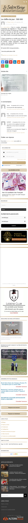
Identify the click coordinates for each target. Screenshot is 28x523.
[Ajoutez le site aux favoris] (14, 454)
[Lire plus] (12, 195)
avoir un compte (10, 141)
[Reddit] (18, 62)
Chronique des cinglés (6, 93)
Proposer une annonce (14, 407)
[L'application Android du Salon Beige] (16, 454)
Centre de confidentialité (9, 436)
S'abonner (4, 507)
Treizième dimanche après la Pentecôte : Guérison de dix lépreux (17, 473)
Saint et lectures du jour (8, 431)
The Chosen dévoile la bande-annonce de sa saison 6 (16, 465)
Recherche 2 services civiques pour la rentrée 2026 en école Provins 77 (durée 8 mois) (13, 391)
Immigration (13, 16)
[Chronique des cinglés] (14, 91)
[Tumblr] (22, 62)
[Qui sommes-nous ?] (11, 454)
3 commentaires (8, 24)
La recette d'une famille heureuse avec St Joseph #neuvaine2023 (13, 283)
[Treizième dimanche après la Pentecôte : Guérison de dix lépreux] (4, 477)
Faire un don (5, 424)
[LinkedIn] (14, 62)
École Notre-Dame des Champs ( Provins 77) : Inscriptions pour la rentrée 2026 (13, 383)
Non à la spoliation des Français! (12, 192)
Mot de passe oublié (21, 159)
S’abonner (5, 427)
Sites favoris (5, 433)
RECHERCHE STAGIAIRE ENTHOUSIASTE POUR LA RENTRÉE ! (13, 398)
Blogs (4, 422)
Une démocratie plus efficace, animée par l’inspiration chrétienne (17, 480)
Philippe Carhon (10, 22)
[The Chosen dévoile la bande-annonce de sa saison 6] (4, 469)
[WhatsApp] (6, 66)
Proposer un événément (14, 413)
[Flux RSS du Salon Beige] (15, 454)
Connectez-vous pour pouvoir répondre (16, 109)
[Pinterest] (10, 62)
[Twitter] (2, 62)
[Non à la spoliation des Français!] (14, 190)
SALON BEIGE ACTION (14, 170)
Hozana (14, 285)
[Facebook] (6, 62)
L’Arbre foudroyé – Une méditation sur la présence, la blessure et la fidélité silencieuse (18, 487)
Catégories (5, 429)
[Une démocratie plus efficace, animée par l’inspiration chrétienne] (4, 484)
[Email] (2, 66)
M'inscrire (24, 165)
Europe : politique (6, 16)
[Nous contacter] (12, 454)
